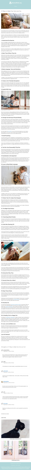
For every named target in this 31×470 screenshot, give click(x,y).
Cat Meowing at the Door (16, 460)
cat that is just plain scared (15, 304)
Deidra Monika (6, 381)
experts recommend (9, 306)
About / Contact (18, 465)
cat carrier (9, 131)
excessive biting (16, 299)
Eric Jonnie (6, 403)
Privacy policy (13, 465)
